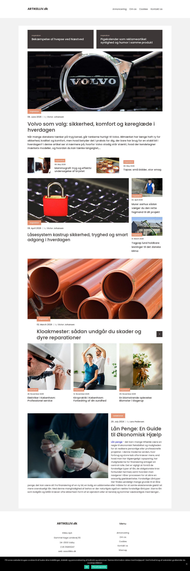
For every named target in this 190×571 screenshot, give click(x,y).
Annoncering (120, 9)
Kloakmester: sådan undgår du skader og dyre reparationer (89, 334)
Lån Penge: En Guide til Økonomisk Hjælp (136, 431)
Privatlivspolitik (99, 567)
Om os (132, 9)
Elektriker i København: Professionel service (41, 399)
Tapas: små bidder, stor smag (142, 169)
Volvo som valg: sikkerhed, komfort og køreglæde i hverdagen (91, 127)
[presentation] (159, 334)
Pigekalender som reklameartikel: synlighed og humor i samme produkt (127, 40)
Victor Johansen (55, 117)
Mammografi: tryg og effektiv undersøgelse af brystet (73, 170)
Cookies (143, 9)
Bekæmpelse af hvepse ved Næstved (58, 39)
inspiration (36, 35)
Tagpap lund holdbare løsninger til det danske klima (146, 247)
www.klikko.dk (69, 551)
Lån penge (116, 442)
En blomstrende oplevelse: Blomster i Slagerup (135, 399)
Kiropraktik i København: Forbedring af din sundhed (89, 399)
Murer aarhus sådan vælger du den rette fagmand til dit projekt (146, 208)
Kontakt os (156, 9)
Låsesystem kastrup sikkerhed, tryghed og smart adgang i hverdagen (78, 237)
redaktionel (118, 416)
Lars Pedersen (137, 422)
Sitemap (123, 550)
